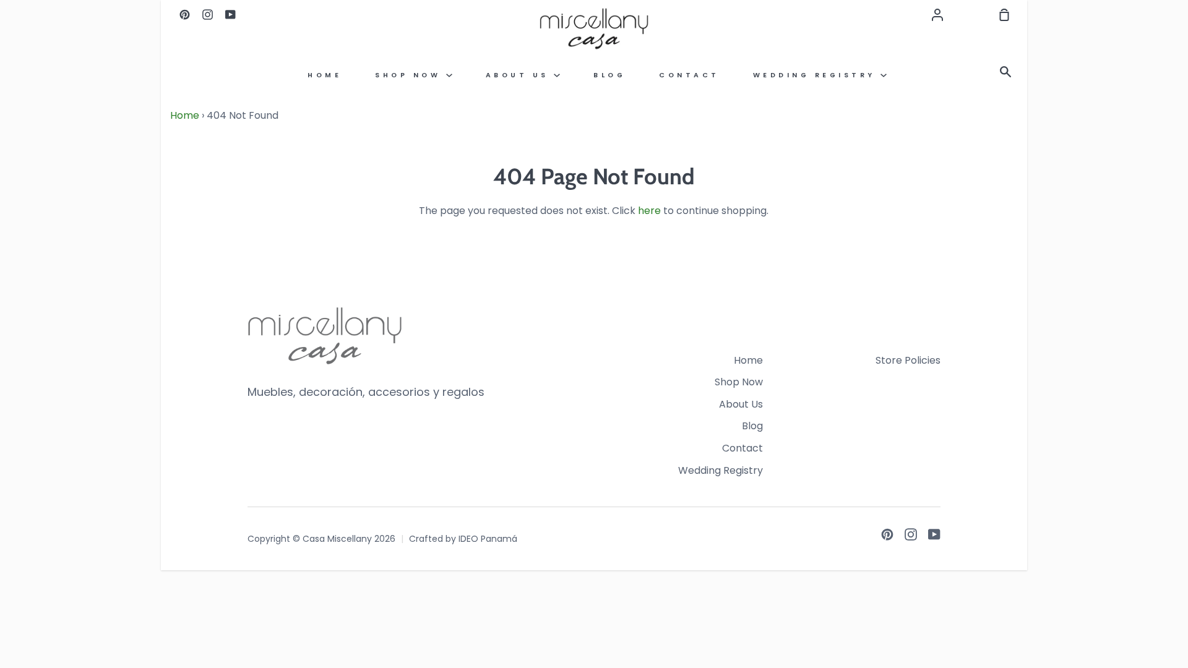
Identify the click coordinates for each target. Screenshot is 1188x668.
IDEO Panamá (487, 539)
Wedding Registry (817, 75)
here (649, 210)
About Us (520, 75)
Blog (609, 75)
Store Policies (908, 360)
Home (325, 75)
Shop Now (410, 75)
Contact (689, 75)
